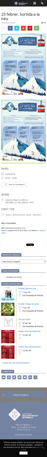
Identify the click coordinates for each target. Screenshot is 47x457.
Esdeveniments (19, 214)
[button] (42, 3)
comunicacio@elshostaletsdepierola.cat (23, 437)
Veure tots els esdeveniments (16, 362)
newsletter (36, 214)
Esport (28, 214)
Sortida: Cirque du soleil (28, 303)
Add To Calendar (16, 184)
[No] (44, 448)
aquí (23, 228)
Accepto (23, 453)
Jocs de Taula (24, 319)
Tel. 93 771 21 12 (23, 430)
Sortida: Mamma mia (27, 288)
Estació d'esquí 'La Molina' (16, 199)
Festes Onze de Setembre (29, 331)
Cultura (8, 214)
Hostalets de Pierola (14, 277)
